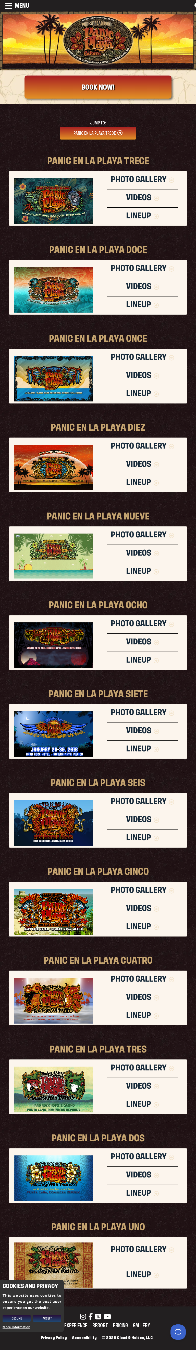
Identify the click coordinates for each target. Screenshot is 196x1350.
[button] (14, 6)
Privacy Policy (54, 1337)
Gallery (141, 1325)
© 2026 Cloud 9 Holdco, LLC (127, 1337)
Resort (100, 1325)
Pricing (120, 1325)
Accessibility (84, 1337)
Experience (75, 1325)
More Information (16, 1327)
